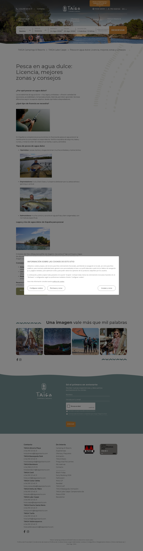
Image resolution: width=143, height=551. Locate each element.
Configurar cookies (36, 288)
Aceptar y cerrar (106, 288)
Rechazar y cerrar (56, 288)
